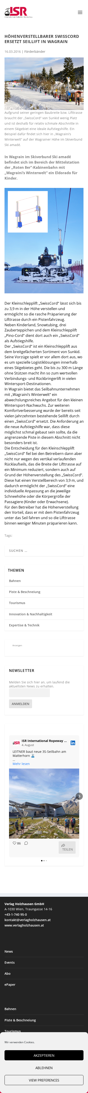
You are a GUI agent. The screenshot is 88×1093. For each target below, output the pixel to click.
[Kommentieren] (25, 847)
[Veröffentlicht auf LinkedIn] (73, 743)
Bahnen (15, 581)
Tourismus (17, 603)
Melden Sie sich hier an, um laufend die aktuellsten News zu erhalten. (39, 684)
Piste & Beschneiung (24, 592)
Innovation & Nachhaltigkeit (30, 614)
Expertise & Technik (24, 625)
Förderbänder (34, 51)
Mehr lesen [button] (21, 764)
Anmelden (20, 704)
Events (10, 962)
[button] (9, 796)
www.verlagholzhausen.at (24, 925)
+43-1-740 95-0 (16, 914)
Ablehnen (44, 1068)
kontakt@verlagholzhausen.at (28, 920)
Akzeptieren (44, 1055)
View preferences (44, 1080)
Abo (8, 973)
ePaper (10, 984)
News (9, 951)
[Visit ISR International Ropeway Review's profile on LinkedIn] (17, 742)
